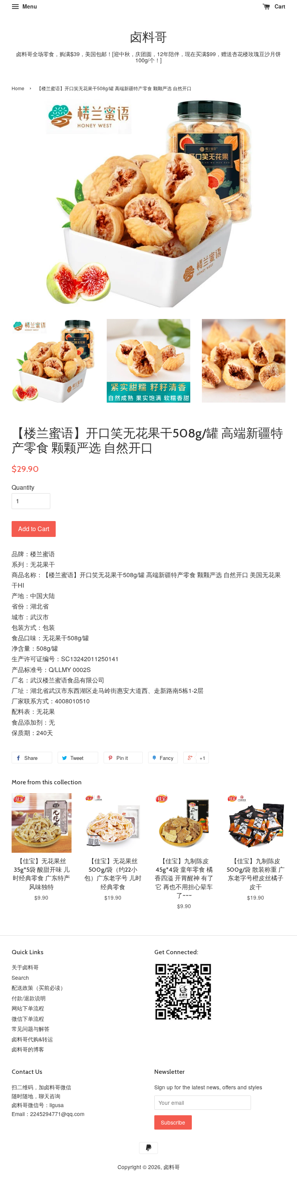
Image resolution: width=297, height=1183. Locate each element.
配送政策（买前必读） (39, 987)
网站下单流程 (28, 1008)
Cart (279, 6)
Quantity (23, 487)
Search (20, 977)
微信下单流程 (28, 1018)
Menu (29, 6)
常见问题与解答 (31, 1028)
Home (18, 88)
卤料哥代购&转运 (32, 1039)
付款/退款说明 (29, 998)
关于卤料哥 (25, 967)
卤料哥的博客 (28, 1049)
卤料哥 (148, 37)
